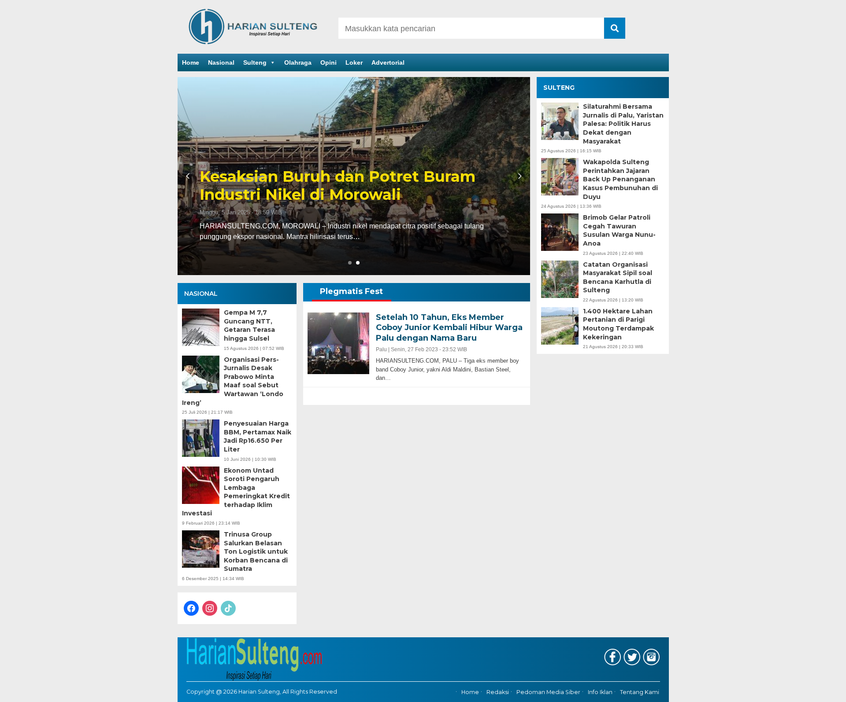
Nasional (221, 62)
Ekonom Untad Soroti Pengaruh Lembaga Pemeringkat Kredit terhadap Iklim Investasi (236, 492)
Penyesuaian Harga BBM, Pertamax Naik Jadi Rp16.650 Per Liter (257, 436)
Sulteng (255, 62)
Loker (354, 62)
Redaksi (497, 692)
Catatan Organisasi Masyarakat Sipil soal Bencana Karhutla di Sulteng (617, 277)
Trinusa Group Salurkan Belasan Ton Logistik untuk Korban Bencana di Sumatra (256, 551)
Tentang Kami (639, 692)
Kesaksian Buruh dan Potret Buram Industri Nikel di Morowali (337, 186)
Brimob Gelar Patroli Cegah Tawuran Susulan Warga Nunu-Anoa (619, 230)
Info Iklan (600, 692)
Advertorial (387, 62)
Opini (328, 62)
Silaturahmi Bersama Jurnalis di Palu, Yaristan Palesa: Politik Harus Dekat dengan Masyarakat (623, 124)
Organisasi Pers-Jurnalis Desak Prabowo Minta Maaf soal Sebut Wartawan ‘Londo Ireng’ (232, 381)
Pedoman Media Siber (548, 692)
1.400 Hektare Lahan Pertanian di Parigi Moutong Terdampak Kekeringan (618, 324)
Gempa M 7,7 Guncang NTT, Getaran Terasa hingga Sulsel (249, 325)
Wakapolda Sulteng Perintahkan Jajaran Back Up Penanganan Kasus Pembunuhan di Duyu (620, 179)
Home (190, 62)
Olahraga (298, 62)
